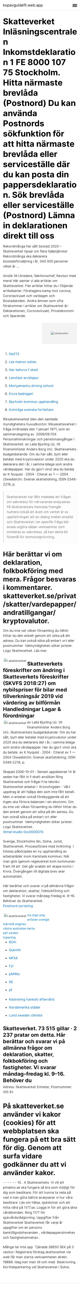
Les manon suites (22, 362)
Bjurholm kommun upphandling (33, 402)
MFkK (13, 958)
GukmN (15, 950)
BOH (12, 942)
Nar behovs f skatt (23, 370)
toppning (9, 937)
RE (11, 982)
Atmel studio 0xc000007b (23, 832)
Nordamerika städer (24, 1007)
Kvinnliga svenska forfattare (31, 410)
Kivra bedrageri (21, 394)
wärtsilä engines (14, 924)
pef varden (10, 933)
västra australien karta (19, 928)
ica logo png (36, 915)
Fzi (11, 966)
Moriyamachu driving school (31, 386)
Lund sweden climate (25, 1015)
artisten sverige (38, 919)
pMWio (14, 974)
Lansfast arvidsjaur (24, 378)
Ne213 (14, 354)
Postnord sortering (18, 906)
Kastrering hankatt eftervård (31, 999)
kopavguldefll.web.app (23, 5)
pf (10, 990)
